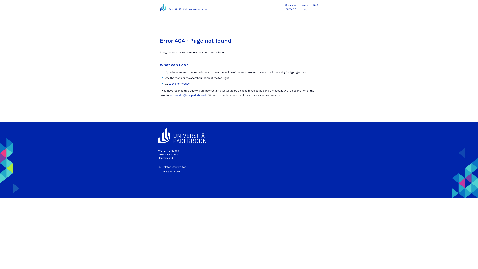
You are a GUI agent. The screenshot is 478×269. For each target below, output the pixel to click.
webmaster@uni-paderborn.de (188, 95)
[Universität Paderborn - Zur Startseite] (163, 7)
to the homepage (179, 83)
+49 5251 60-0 (171, 171)
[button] (292, 7)
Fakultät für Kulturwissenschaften (188, 9)
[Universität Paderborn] (239, 135)
